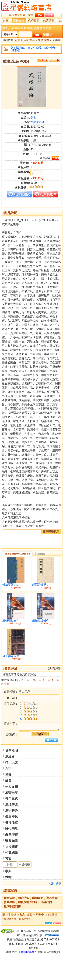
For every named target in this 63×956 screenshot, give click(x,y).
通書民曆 (11, 792)
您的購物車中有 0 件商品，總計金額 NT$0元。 (33, 49)
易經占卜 (11, 756)
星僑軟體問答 (12, 906)
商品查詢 (52, 897)
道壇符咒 (11, 804)
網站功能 (23, 897)
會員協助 (9, 897)
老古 (33, 117)
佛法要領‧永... (10, 584)
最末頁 (5, 684)
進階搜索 (48, 34)
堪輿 (36, 28)
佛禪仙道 (11, 822)
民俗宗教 (43, 40)
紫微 (17, 28)
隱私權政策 (9, 918)
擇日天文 (11, 762)
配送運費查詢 (17, 14)
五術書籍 (18, 20)
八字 (11, 28)
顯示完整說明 (51, 531)
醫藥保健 (11, 840)
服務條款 (51, 914)
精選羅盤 (48, 20)
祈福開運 (11, 846)
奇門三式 (11, 798)
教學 (42, 28)
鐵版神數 (11, 816)
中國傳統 (24, 864)
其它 (8, 858)
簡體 (30, 14)
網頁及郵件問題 (28, 902)
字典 (8, 871)
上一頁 (46, 679)
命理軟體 (33, 20)
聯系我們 (24, 918)
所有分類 (55, 883)
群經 (10, 864)
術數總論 (11, 852)
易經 (30, 28)
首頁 (6, 20)
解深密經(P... (40, 584)
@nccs (33, 947)
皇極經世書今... (11, 620)
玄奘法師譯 (37, 122)
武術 (8, 877)
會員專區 (9, 902)
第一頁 (37, 679)
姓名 (23, 28)
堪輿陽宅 (11, 750)
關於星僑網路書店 (13, 914)
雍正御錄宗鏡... (11, 656)
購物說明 (37, 897)
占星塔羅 (11, 834)
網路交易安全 (35, 914)
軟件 (49, 28)
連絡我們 (46, 902)
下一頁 (55, 679)
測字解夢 (11, 810)
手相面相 (11, 786)
